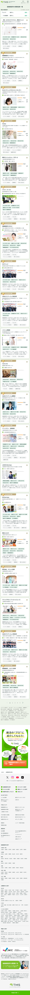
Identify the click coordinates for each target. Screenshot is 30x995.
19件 (27, 508)
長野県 (10, 854)
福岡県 (2, 878)
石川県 (17, 854)
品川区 (13, 893)
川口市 (13, 913)
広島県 (2, 872)
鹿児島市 (8, 922)
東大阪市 (26, 905)
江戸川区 (10, 891)
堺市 (22, 905)
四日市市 (13, 916)
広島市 (6, 919)
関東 (2, 856)
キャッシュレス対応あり (16, 150)
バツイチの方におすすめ (14, 247)
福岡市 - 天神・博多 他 (8, 921)
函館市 (9, 910)
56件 (27, 404)
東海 (2, 861)
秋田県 (17, 849)
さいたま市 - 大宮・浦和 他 (6, 913)
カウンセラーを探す (22, 787)
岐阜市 (22, 916)
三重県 (13, 863)
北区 (2, 894)
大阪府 (2, 867)
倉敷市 (25, 918)
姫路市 (6, 918)
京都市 (14, 918)
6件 (27, 438)
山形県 (21, 849)
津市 (10, 916)
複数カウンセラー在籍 (7, 207)
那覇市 (17, 922)
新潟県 (2, 854)
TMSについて (4, 805)
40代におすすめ (12, 39)
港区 (13, 890)
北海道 (2, 849)
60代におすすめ (17, 715)
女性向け (18, 245)
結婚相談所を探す (7, 787)
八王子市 (21, 894)
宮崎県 (21, 878)
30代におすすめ (5, 39)
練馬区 (2, 893)
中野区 (6, 893)
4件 (27, 99)
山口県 (17, 872)
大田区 (17, 893)
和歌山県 (21, 867)
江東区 (21, 890)
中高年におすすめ (6, 381)
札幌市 (6, 910)
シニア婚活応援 (13, 349)
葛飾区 (2, 891)
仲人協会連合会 (9, 976)
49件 (27, 642)
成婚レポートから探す (22, 789)
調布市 (25, 894)
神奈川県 (6, 858)
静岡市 (2, 916)
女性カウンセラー (21, 107)
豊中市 (2, 906)
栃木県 (22, 858)
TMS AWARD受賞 (16, 709)
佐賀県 (6, 878)
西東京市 (2, 896)
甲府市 (25, 910)
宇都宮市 (10, 915)
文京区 (5, 894)
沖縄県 (2, 879)
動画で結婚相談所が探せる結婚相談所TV (17, 977)
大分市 (27, 921)
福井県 (21, 854)
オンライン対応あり (6, 46)
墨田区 (6, 891)
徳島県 (21, 872)
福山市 (9, 919)
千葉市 (21, 913)
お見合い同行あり (21, 710)
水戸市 (2, 915)
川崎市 (10, 912)
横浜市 (6, 912)
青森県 (6, 849)
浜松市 (26, 915)
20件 (27, 272)
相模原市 (14, 912)
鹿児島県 (25, 878)
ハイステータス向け (15, 207)
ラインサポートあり (6, 36)
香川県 (25, 872)
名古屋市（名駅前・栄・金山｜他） (7, 900)
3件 (27, 29)
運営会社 (3, 828)
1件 (27, 237)
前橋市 (18, 915)
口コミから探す (6, 789)
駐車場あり (20, 46)
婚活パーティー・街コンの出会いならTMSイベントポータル (14, 975)
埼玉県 (10, 858)
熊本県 (13, 878)
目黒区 (10, 893)
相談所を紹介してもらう (8, 791)
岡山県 (6, 872)
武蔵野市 (9, 894)
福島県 (25, 849)
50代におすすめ (5, 73)
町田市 (13, 894)
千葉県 (14, 858)
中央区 (10, 890)
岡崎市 (20, 900)
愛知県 (2, 863)
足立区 (14, 891)
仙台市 (17, 910)
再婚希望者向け (12, 73)
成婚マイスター (22, 709)
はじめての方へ (4, 795)
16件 (27, 133)
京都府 (10, 867)
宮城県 (13, 849)
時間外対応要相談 (14, 107)
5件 (27, 135)
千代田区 (17, 890)
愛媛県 (2, 873)
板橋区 (21, 893)
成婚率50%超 (13, 152)
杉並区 (26, 891)
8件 (27, 306)
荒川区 (18, 891)
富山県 (13, 854)
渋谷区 (6, 890)
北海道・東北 (3, 847)
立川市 (17, 894)
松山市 (17, 919)
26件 (27, 507)
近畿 (2, 866)
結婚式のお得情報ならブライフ (18, 976)
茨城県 (18, 858)
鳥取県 (10, 872)
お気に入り (20, 791)
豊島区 (25, 893)
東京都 (2, 858)
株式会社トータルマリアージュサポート (8, 973)
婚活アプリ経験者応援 (7, 209)
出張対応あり (20, 173)
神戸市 (2, 918)
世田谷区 (22, 891)
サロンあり (14, 46)
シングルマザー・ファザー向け (20, 617)
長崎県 (10, 878)
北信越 (2, 852)
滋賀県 (13, 867)
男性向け (18, 516)
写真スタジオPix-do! (12, 979)
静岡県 (10, 863)
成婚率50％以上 (4, 938)
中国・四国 (3, 870)
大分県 (17, 878)
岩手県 (10, 849)
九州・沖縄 (3, 876)
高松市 (25, 919)
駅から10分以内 (6, 48)
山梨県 (6, 854)
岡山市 (22, 918)
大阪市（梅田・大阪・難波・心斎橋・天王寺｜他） (10, 905)
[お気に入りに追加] (27, 20)
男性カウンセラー (14, 279)
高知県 (6, 873)
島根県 (13, 872)
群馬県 (25, 858)
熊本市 (19, 921)
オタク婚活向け (15, 518)
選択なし (12, 12)
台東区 (25, 890)
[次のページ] (22, 703)
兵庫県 (6, 867)
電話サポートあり (6, 107)
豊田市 (17, 900)
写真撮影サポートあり (15, 36)
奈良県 (17, 867)
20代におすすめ (23, 36)
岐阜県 (6, 863)
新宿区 (2, 890)
